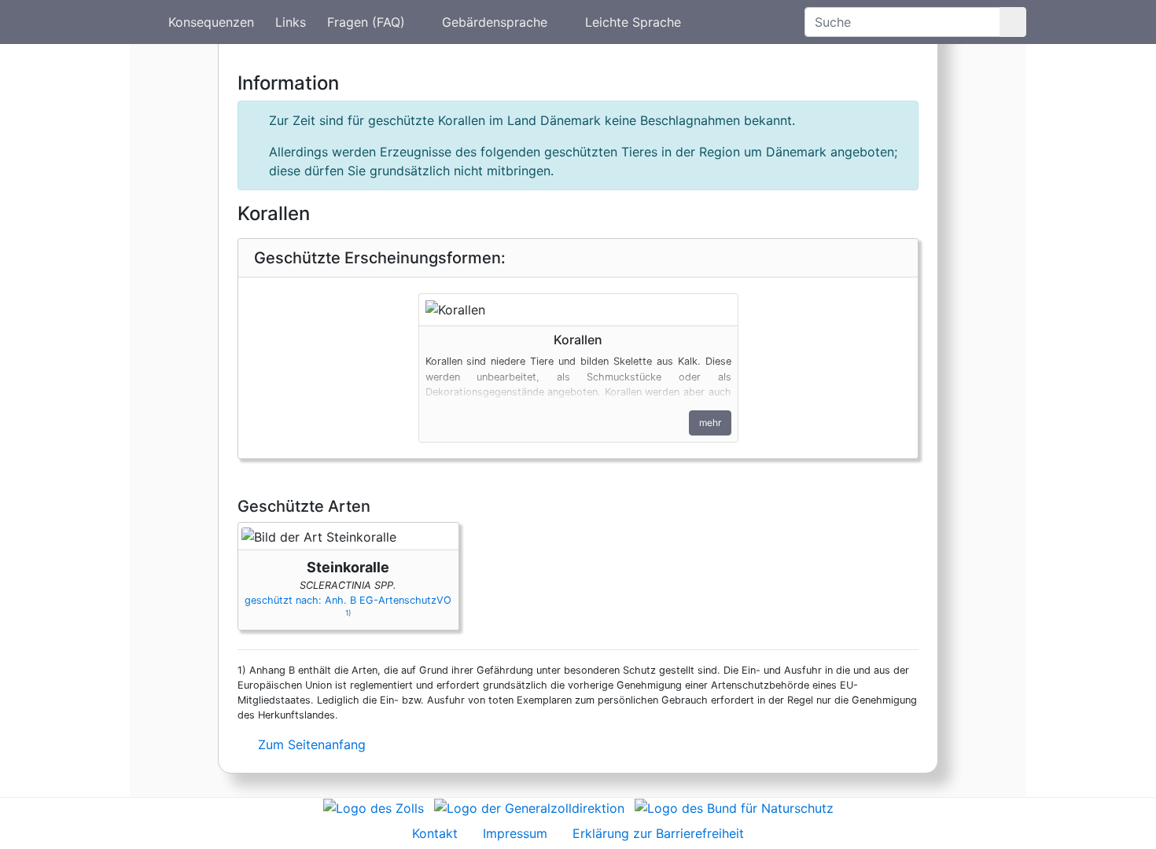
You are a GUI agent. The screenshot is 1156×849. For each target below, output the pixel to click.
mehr (710, 422)
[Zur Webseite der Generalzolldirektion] (529, 807)
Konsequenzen (211, 22)
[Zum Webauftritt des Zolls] (373, 807)
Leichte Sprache (633, 22)
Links (290, 22)
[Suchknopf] (1013, 22)
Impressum (515, 833)
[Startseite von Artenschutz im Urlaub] (142, 22)
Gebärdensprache (494, 22)
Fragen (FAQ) (366, 22)
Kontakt (435, 833)
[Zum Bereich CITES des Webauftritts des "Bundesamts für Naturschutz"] (734, 807)
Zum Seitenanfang (310, 744)
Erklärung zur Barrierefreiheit (658, 833)
